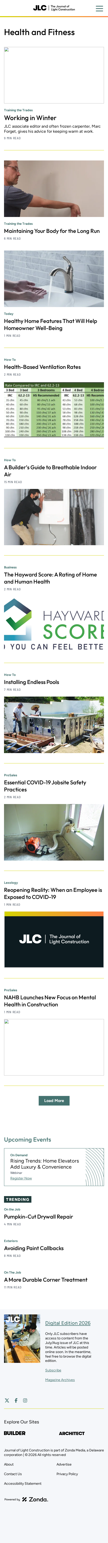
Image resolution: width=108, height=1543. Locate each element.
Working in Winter (30, 118)
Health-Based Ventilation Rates (42, 366)
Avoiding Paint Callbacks (34, 1248)
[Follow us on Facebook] (16, 1400)
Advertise (64, 1464)
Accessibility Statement (22, 1483)
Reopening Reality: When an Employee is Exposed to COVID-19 (53, 893)
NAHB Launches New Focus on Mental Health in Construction (50, 1001)
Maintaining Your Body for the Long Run (52, 230)
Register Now (21, 1178)
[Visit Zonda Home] (26, 1499)
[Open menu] (99, 9)
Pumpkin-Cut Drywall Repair (38, 1216)
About (9, 1464)
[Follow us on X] (7, 1400)
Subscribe (53, 1370)
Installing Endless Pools (31, 681)
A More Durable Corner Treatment (45, 1279)
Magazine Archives (60, 1380)
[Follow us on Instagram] (25, 1400)
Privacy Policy (67, 1474)
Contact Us (13, 1474)
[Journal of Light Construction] (54, 8)
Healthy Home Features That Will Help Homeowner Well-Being (50, 324)
